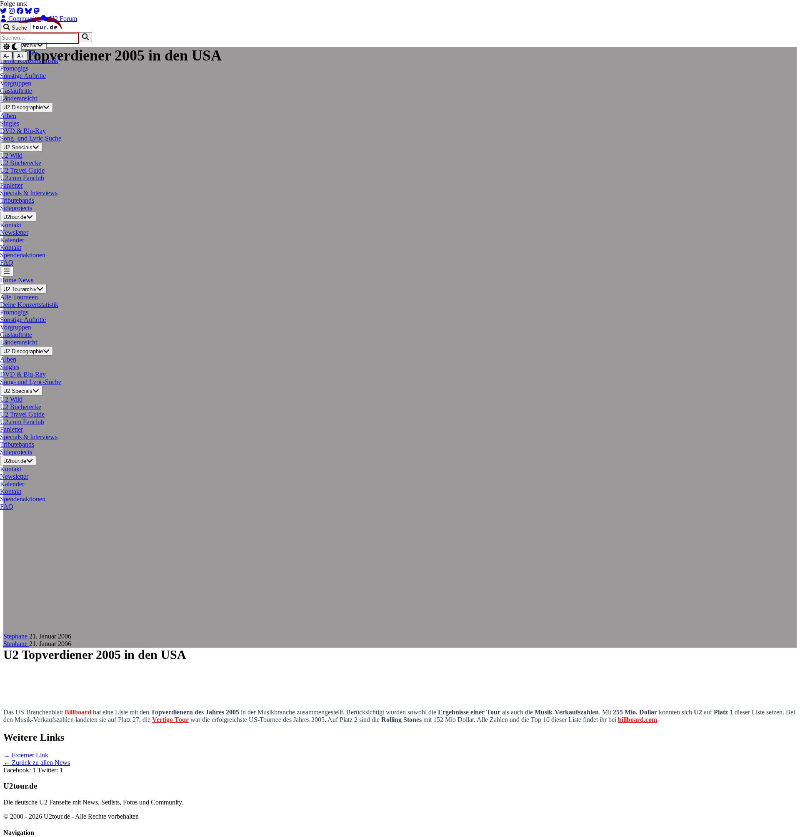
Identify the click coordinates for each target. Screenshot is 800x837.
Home (8, 280)
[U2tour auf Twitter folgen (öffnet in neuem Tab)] (4, 11)
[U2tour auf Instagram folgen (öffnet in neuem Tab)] (12, 11)
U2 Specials (17, 147)
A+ (20, 56)
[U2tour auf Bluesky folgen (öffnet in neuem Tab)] (29, 11)
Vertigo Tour (170, 719)
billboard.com (637, 719)
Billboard (78, 712)
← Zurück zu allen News (36, 762)
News (25, 280)
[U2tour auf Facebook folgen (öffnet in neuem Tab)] (21, 11)
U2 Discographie (23, 108)
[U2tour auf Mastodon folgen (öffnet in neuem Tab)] (36, 11)
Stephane (16, 636)
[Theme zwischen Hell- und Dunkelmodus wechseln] (11, 47)
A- (6, 56)
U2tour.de (14, 217)
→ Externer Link (25, 755)
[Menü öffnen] (6, 271)
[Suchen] (85, 37)
